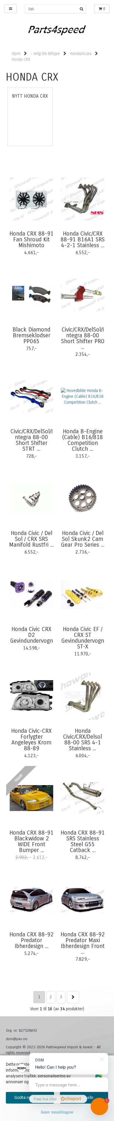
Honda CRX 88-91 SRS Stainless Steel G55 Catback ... (83, 841)
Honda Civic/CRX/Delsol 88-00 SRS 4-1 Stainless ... (82, 739)
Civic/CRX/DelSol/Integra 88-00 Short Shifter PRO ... (82, 338)
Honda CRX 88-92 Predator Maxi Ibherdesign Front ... (83, 943)
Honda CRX (21, 59)
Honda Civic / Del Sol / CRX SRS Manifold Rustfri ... (31, 539)
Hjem (16, 53)
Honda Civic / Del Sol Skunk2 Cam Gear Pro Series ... (82, 539)
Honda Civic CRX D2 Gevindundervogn (31, 635)
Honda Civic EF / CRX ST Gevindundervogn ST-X (82, 638)
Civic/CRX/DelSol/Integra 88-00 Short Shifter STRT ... (32, 440)
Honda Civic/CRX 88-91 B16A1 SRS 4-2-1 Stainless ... (83, 239)
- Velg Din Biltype (45, 53)
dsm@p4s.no (16, 1039)
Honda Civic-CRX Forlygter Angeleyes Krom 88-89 (31, 739)
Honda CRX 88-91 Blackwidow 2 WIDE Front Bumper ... (31, 841)
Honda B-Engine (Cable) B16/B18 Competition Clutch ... (82, 440)
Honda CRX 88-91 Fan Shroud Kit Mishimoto (31, 239)
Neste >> (73, 997)
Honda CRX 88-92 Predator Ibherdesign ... (31, 940)
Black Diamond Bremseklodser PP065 (31, 335)
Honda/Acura (80, 53)
